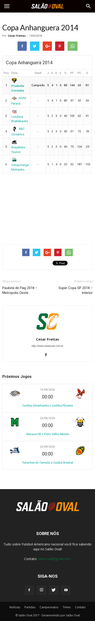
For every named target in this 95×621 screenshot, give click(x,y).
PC (79, 73)
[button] (88, 6)
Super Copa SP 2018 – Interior (76, 290)
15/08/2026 (47, 389)
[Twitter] (53, 590)
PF (72, 73)
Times (67, 607)
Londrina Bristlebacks (19, 119)
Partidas (29, 607)
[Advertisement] (47, 207)
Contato (80, 607)
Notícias (14, 607)
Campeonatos (49, 607)
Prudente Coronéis (17, 88)
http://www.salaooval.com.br (47, 345)
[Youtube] (66, 590)
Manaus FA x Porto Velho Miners (47, 434)
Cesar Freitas (17, 35)
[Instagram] (41, 590)
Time (14, 73)
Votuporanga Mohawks (20, 167)
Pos (6, 73)
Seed (38, 73)
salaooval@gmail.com (54, 559)
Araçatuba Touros (18, 149)
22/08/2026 (47, 418)
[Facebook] (47, 355)
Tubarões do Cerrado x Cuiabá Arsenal (47, 462)
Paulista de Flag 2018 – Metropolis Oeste (19, 290)
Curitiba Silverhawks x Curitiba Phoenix (47, 405)
